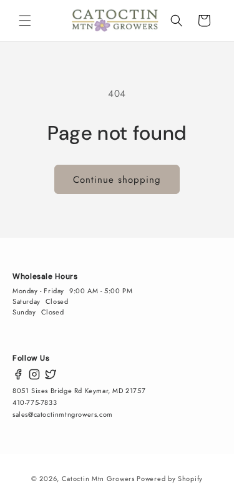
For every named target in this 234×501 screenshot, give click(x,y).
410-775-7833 (34, 402)
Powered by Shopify (170, 479)
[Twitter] (50, 374)
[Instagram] (34, 374)
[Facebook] (18, 374)
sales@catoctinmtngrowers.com (62, 414)
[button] (25, 20)
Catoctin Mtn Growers (98, 479)
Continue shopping (117, 180)
